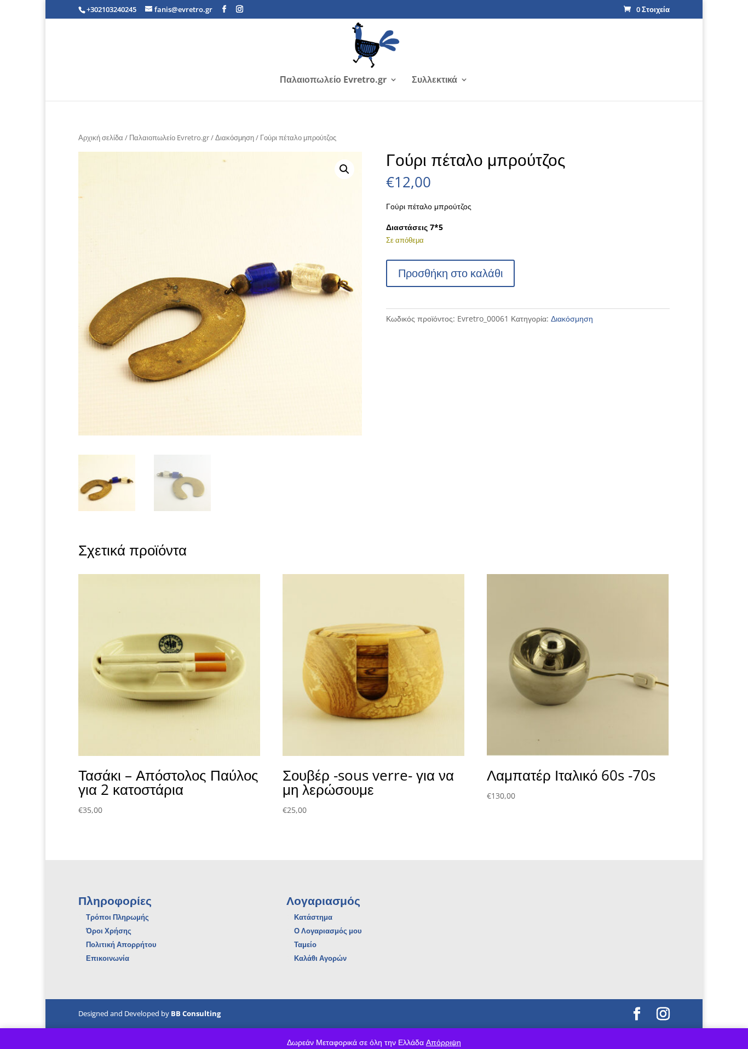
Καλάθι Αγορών (320, 958)
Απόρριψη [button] (443, 1042)
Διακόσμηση (234, 137)
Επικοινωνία (107, 958)
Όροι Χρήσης (108, 931)
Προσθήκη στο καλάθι (450, 273)
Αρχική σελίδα (100, 137)
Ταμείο (305, 944)
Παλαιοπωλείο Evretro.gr (333, 80)
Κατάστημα (313, 917)
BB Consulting (196, 1013)
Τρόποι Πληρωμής (117, 917)
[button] (344, 169)
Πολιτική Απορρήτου (121, 944)
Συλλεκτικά (434, 80)
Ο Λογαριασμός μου (328, 931)
